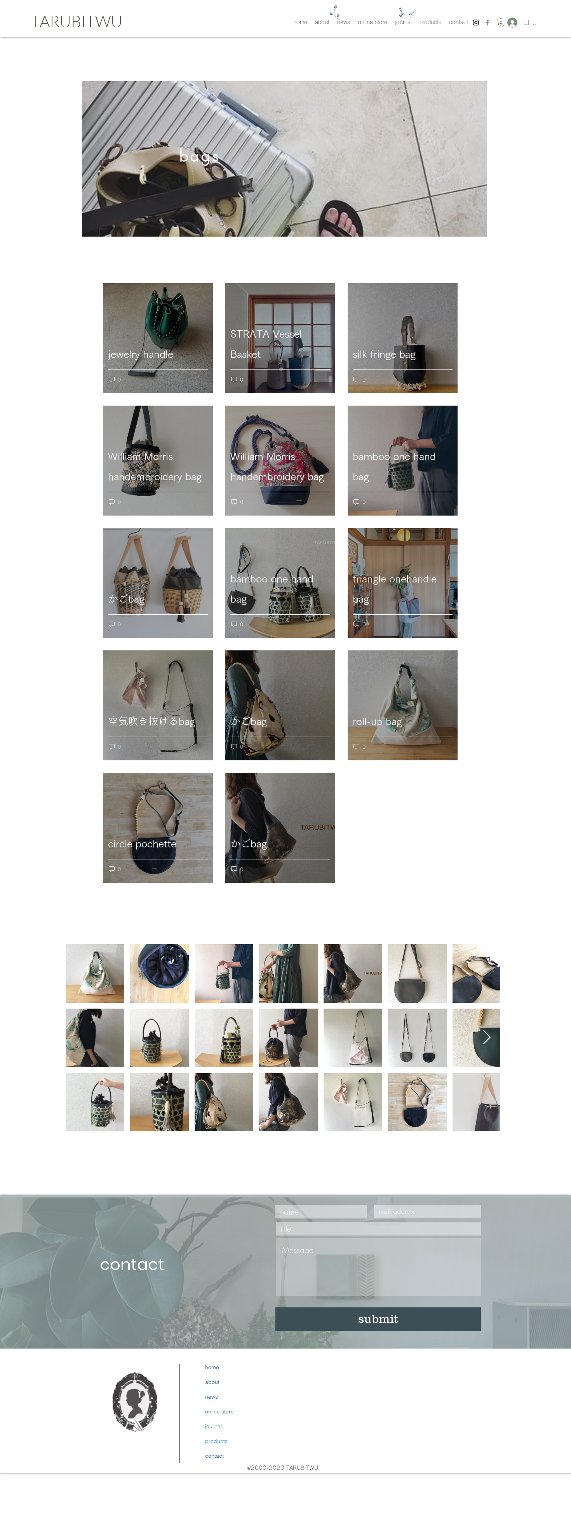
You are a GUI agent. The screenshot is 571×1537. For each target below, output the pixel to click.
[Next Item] (486, 1037)
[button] (501, 22)
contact (214, 1455)
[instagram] (476, 22)
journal (213, 1426)
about (212, 1381)
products (216, 1441)
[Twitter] (375, 1425)
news (211, 1396)
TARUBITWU (76, 21)
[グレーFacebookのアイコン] (487, 22)
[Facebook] (356, 1425)
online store (219, 1411)
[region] (284, 159)
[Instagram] (394, 1425)
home (212, 1367)
